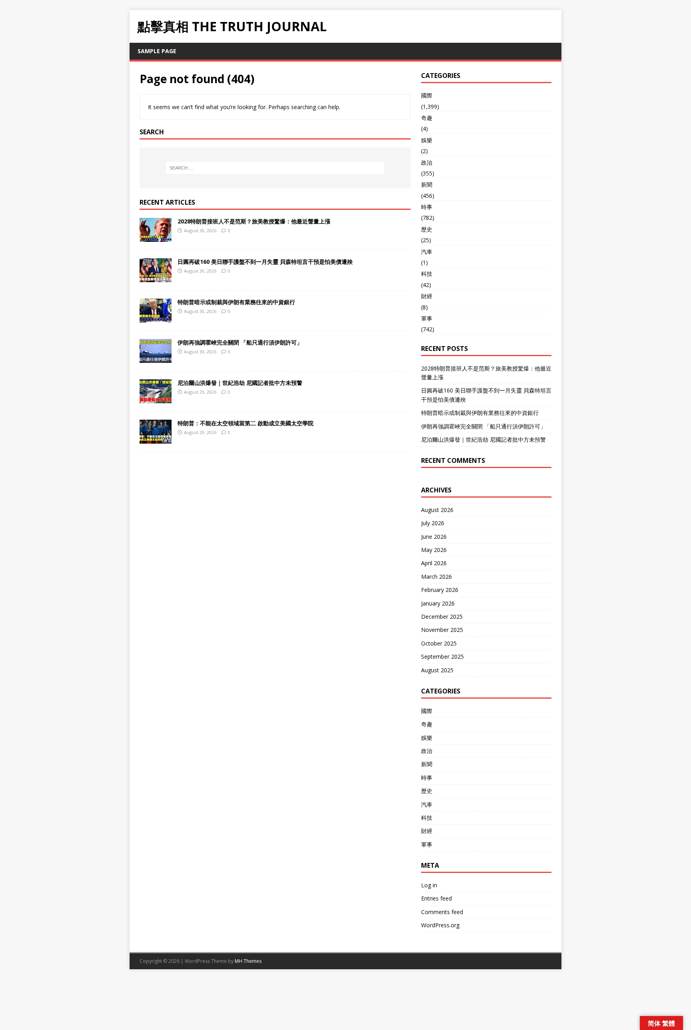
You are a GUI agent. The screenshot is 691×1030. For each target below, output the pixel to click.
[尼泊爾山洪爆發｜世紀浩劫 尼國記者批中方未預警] (156, 398)
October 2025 (439, 643)
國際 (426, 95)
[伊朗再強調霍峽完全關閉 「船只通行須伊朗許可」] (156, 358)
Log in (429, 885)
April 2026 (434, 563)
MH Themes (248, 961)
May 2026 (434, 550)
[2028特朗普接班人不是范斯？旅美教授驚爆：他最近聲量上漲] (156, 237)
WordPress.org (440, 925)
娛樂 (426, 140)
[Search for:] (275, 168)
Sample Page (157, 51)
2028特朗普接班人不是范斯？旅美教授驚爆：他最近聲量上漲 (254, 221)
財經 (426, 296)
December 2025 (442, 616)
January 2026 (438, 603)
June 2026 (434, 536)
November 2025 (442, 630)
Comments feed (442, 912)
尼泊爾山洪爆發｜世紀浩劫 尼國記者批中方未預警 (240, 382)
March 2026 (436, 576)
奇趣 (426, 118)
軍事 (426, 318)
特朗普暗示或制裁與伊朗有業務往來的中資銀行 (236, 302)
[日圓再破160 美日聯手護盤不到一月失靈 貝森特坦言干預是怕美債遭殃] (156, 277)
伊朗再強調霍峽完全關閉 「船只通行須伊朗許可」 (240, 342)
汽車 (426, 251)
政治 (426, 162)
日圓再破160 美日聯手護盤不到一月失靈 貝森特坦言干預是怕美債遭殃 (265, 261)
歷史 (426, 229)
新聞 (426, 184)
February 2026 (439, 590)
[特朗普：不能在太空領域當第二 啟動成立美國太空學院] (156, 438)
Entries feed (436, 898)
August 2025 (437, 670)
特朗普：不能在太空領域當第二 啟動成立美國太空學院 (246, 423)
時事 (426, 207)
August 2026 (437, 510)
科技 (426, 273)
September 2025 (442, 656)
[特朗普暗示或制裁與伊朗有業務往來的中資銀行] (156, 317)
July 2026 (432, 523)
